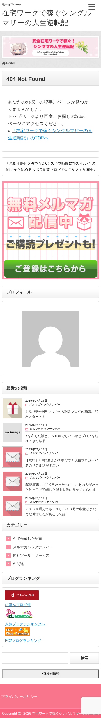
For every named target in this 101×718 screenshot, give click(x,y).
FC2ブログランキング (23, 640)
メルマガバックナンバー (33, 547)
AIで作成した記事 (27, 539)
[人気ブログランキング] (19, 618)
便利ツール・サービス (31, 555)
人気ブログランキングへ (25, 624)
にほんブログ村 (18, 605)
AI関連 (18, 564)
